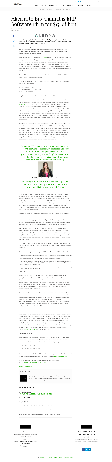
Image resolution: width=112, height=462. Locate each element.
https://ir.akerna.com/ (60, 356)
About (50, 457)
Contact (55, 457)
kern (51, 394)
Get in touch (62, 380)
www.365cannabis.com (30, 329)
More (89, 5)
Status (71, 457)
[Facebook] (13, 37)
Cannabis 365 (42, 394)
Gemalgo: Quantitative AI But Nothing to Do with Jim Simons (25, 442)
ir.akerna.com (62, 96)
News (36, 5)
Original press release (25, 366)
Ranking (70, 5)
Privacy (60, 457)
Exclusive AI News (46, 9)
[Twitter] (13, 42)
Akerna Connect (23, 104)
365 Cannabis (24, 394)
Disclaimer (66, 457)
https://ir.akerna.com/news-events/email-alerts (34, 362)
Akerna (45, 57)
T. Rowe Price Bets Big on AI (25, 433)
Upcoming (80, 5)
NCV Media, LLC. (44, 457)
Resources (53, 5)
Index (62, 5)
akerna (33, 394)
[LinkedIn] (13, 47)
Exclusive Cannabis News (64, 9)
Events (43, 5)
